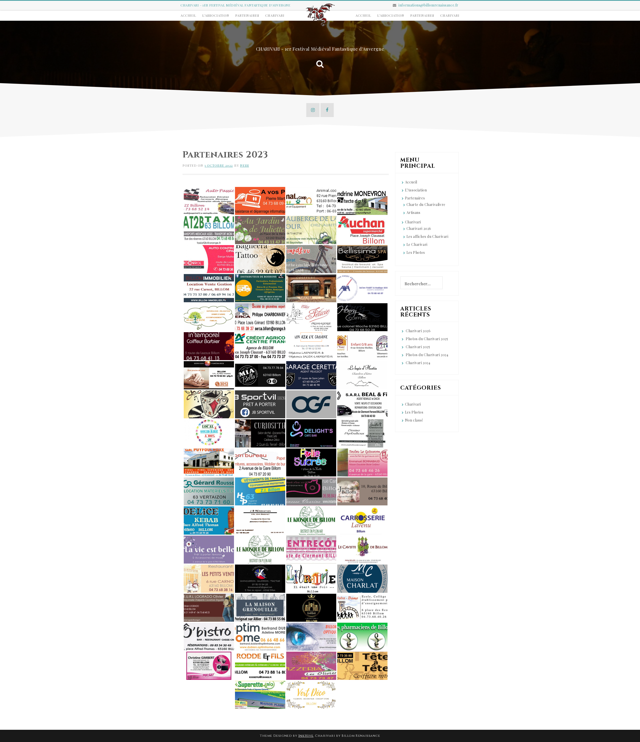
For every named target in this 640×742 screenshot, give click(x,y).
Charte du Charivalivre (426, 204)
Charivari (274, 15)
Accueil (188, 15)
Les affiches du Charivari (427, 236)
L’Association (215, 15)
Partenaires (247, 15)
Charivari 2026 (418, 228)
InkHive (306, 736)
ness (244, 165)
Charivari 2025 (418, 346)
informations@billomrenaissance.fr (428, 5)
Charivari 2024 (418, 362)
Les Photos (415, 252)
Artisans (413, 212)
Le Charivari (417, 244)
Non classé (414, 420)
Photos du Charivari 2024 (427, 354)
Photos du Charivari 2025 (427, 338)
